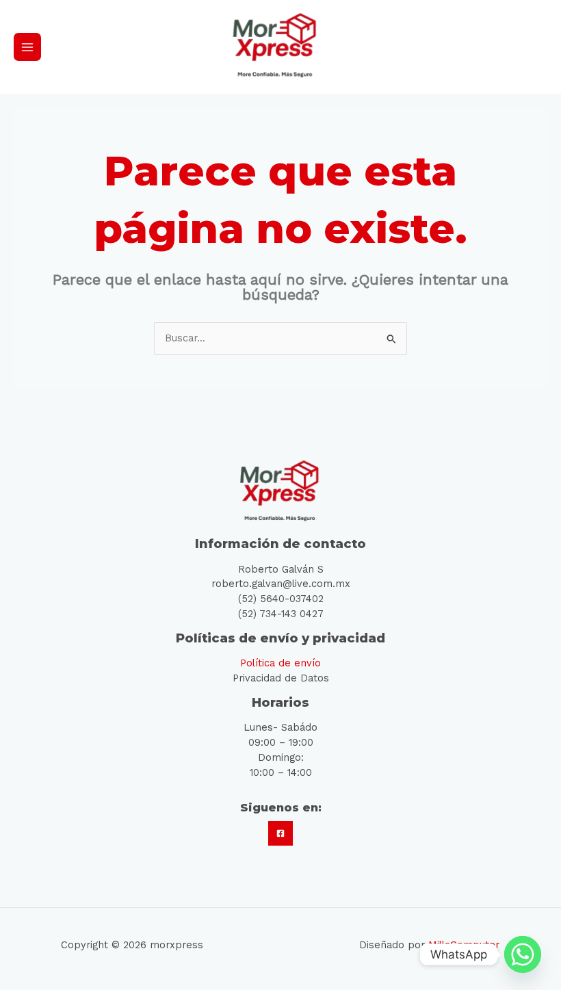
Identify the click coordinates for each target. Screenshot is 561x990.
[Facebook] (280, 833)
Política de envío (280, 663)
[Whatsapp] (522, 954)
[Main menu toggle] (27, 46)
